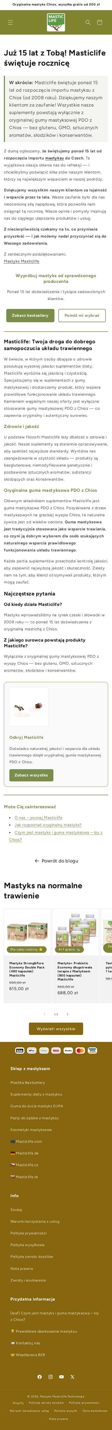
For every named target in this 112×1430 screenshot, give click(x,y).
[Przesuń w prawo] (67, 1014)
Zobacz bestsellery (30, 315)
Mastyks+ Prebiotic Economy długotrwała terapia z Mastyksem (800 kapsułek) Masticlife (75, 971)
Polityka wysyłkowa (27, 1245)
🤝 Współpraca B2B (27, 1355)
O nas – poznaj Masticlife (39, 817)
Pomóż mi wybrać (82, 315)
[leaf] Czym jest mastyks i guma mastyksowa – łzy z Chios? (54, 1316)
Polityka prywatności (28, 1233)
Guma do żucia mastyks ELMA (36, 1106)
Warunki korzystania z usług (34, 1221)
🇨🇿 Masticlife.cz (24, 1165)
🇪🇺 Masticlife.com (26, 1141)
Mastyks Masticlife (21, 261)
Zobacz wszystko (31, 775)
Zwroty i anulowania (28, 1280)
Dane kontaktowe (95, 1411)
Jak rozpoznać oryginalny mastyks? (48, 825)
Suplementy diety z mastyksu (36, 1094)
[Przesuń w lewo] (44, 1014)
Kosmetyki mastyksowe (31, 1130)
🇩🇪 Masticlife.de (24, 1153)
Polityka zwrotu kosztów (31, 1256)
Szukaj (16, 1210)
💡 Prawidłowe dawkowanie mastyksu (43, 1331)
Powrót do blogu (60, 861)
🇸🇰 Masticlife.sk (24, 1177)
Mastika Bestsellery (27, 1082)
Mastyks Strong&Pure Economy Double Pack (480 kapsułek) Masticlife (26, 969)
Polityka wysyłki (65, 1411)
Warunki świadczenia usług (29, 1411)
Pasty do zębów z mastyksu (34, 1118)
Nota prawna (21, 1268)
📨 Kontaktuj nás (25, 1343)
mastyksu (54, 158)
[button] (10, 22)
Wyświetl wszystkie (56, 1029)
